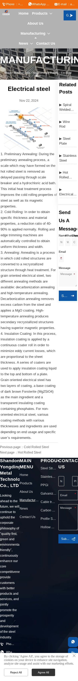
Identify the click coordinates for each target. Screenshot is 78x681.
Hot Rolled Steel (29, 452)
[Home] (6, 12)
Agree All (43, 672)
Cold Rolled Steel (36, 447)
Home (7, 72)
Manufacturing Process (45, 72)
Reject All (16, 672)
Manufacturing (22, 72)
